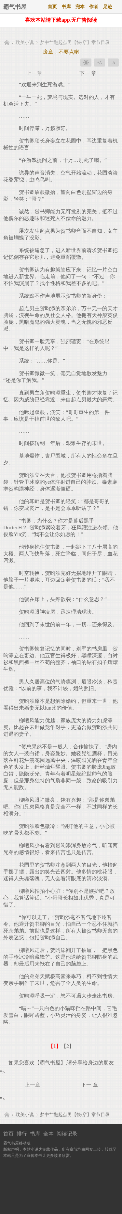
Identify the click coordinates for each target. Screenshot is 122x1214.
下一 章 (87, 73)
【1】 (54, 1046)
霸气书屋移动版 (17, 1143)
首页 (52, 6)
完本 (80, 6)
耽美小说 (25, 42)
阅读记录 (67, 1133)
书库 (66, 6)
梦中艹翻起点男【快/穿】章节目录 (75, 42)
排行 (22, 1133)
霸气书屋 (15, 7)
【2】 (67, 1046)
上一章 (34, 73)
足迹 (107, 6)
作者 (93, 6)
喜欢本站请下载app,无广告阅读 (61, 20)
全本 (48, 1133)
